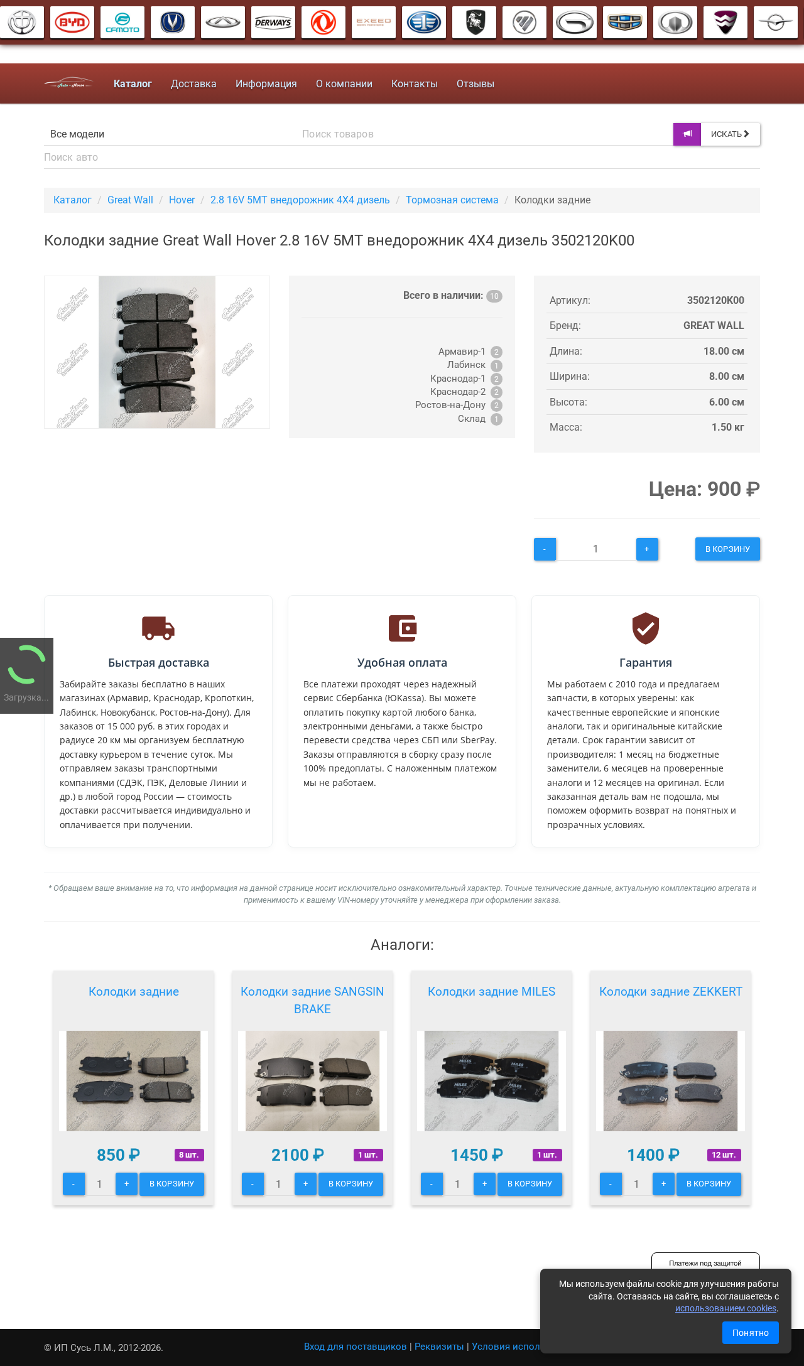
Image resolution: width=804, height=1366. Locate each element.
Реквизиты (439, 1346)
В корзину (727, 549)
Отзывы (475, 84)
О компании (344, 84)
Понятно (750, 1333)
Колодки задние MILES (491, 991)
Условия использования (527, 1346)
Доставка (194, 84)
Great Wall (130, 200)
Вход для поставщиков (355, 1346)
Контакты (414, 84)
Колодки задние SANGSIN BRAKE (312, 1000)
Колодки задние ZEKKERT (670, 991)
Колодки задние (134, 991)
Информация (266, 84)
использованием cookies (725, 1308)
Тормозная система (452, 200)
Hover (182, 200)
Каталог (72, 200)
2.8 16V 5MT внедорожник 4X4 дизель (300, 200)
